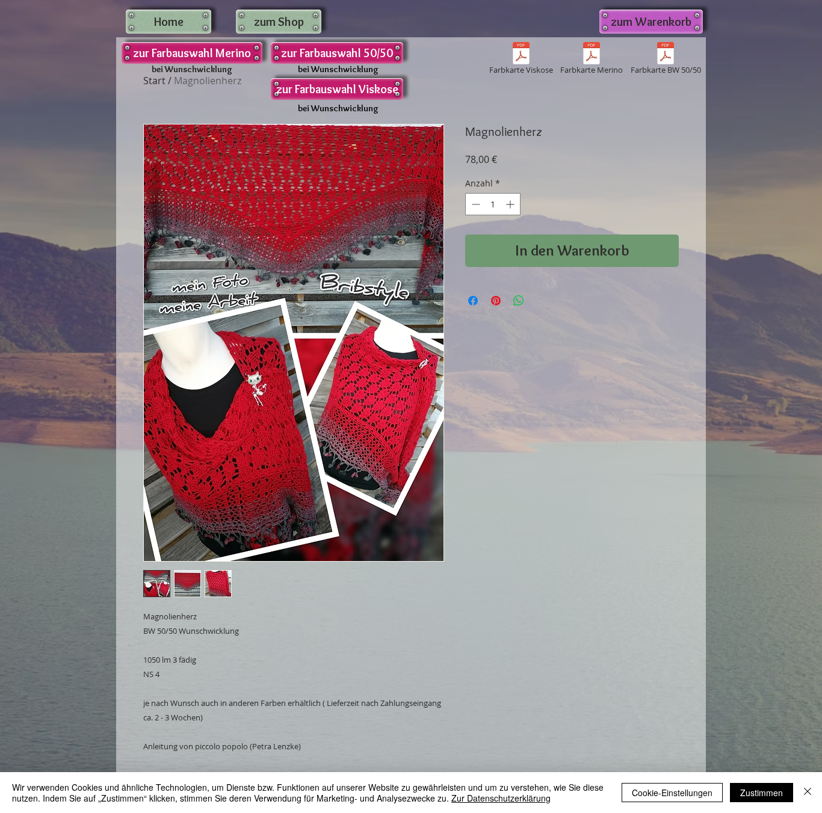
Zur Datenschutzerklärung (501, 798)
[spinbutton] (493, 204)
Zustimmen (761, 793)
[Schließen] (807, 792)
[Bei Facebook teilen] (473, 300)
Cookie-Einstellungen (672, 793)
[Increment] (511, 204)
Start (154, 80)
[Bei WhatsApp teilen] (518, 300)
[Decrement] (474, 204)
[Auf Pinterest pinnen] (496, 300)
